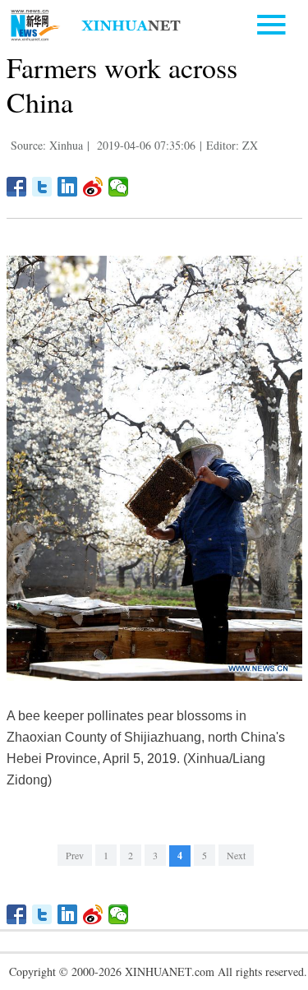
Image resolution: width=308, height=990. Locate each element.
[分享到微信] (118, 187)
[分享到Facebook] (17, 187)
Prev (75, 855)
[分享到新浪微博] (93, 187)
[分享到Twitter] (42, 187)
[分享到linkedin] (67, 187)
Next (236, 855)
